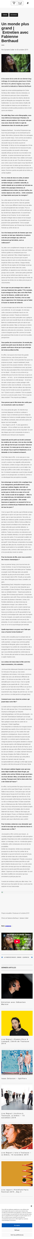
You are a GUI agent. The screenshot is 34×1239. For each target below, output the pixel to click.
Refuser (17, 1230)
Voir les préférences (17, 1235)
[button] (31, 1206)
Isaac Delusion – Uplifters (14, 1078)
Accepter (17, 1225)
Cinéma (5, 15)
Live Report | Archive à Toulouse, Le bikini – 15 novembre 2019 (13, 1116)
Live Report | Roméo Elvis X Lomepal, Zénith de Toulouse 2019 (15, 1041)
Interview (14, 15)
